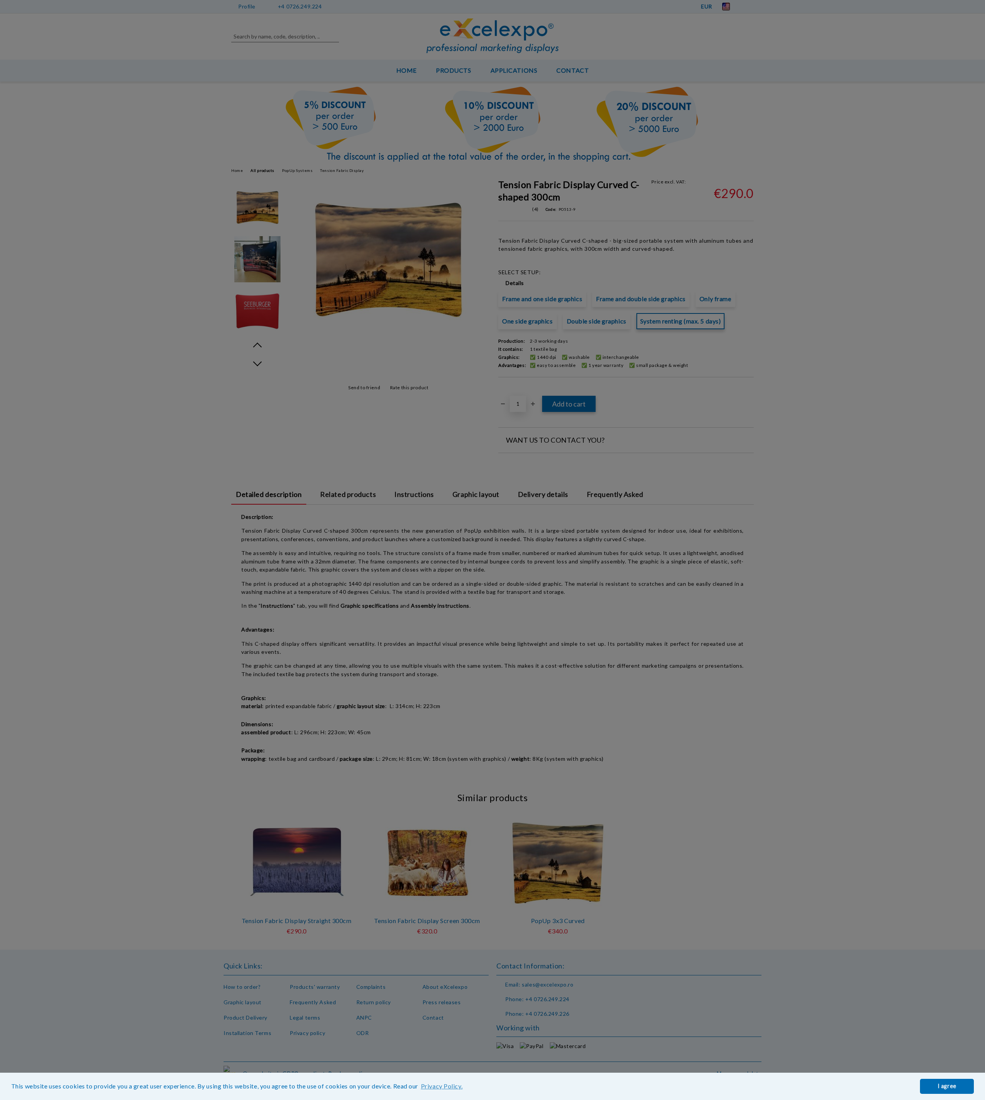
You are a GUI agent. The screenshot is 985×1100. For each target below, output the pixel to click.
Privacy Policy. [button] (441, 1086)
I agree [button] (947, 1086)
